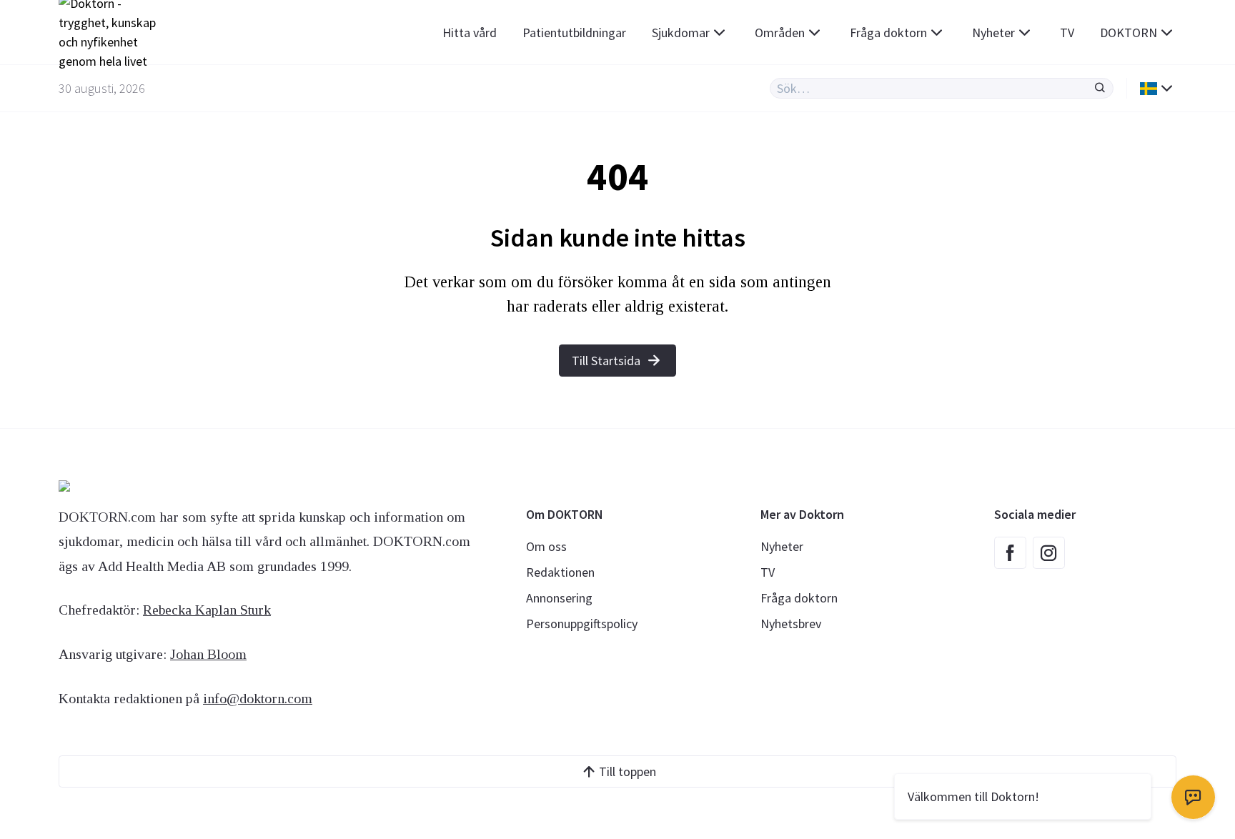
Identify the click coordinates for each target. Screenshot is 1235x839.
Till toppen (627, 771)
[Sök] (1100, 88)
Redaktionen (560, 572)
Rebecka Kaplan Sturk (207, 609)
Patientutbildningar (574, 32)
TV (1067, 32)
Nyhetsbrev (790, 623)
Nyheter (993, 32)
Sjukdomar (681, 32)
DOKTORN (1128, 32)
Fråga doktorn (888, 32)
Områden (780, 32)
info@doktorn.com (257, 698)
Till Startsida (606, 360)
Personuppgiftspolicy (582, 623)
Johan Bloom (208, 654)
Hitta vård (469, 32)
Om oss (546, 546)
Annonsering (559, 598)
